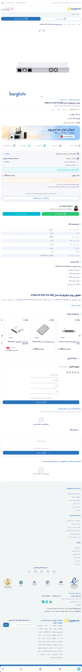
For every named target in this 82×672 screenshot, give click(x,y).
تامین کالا (77, 558)
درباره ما (77, 561)
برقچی (79, 24)
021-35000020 (22, 3)
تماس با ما (77, 564)
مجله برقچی (76, 554)
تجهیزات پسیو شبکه (74, 494)
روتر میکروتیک (63, 100)
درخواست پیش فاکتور (73, 521)
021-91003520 (46, 596)
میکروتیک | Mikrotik (74, 100)
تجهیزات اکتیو (72, 24)
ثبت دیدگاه (39, 402)
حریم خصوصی (76, 551)
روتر (65, 24)
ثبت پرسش (40, 453)
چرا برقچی (77, 548)
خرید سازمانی (60, 19)
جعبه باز (77, 510)
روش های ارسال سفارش (73, 531)
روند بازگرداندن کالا (74, 537)
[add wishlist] (43, 30)
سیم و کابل (76, 504)
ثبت (6, 625)
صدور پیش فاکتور (19, 19)
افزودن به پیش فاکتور (40, 198)
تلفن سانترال (76, 507)
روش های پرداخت (74, 534)
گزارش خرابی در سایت (73, 527)
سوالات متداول (75, 524)
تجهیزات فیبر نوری (74, 500)
